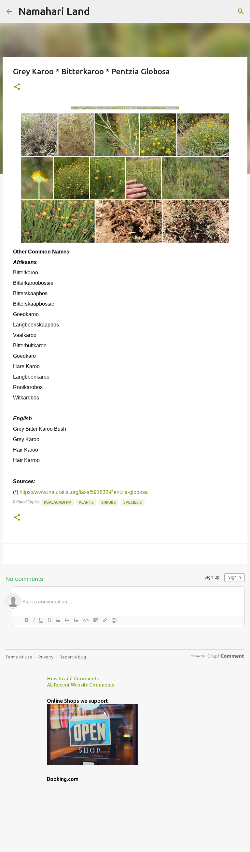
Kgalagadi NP (57, 502)
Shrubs (108, 502)
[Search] (241, 11)
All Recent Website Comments (80, 685)
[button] (17, 87)
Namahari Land (54, 11)
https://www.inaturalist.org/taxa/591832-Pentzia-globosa (84, 492)
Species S (132, 502)
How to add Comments (73, 679)
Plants (86, 502)
